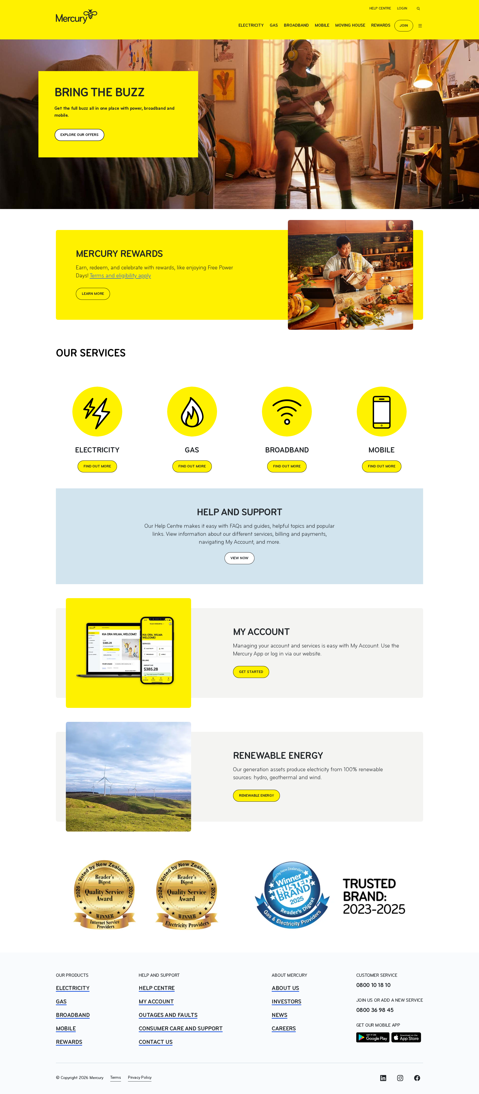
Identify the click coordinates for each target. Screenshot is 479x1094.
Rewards (380, 25)
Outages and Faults (168, 1015)
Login (402, 8)
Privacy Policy (139, 1078)
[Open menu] (420, 26)
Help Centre (380, 8)
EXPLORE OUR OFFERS (79, 135)
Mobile (322, 25)
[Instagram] (400, 1078)
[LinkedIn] (383, 1078)
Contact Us (155, 1042)
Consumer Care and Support (181, 1029)
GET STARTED (251, 672)
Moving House (350, 25)
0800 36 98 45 (375, 1010)
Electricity (251, 25)
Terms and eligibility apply (120, 276)
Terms (115, 1078)
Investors (286, 1002)
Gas (274, 25)
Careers (284, 1029)
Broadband (296, 25)
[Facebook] (417, 1078)
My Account (156, 1002)
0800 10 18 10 (373, 985)
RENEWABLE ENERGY (256, 796)
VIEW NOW (240, 558)
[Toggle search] (418, 8)
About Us (285, 988)
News (279, 1015)
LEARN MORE (93, 294)
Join (404, 26)
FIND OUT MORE (97, 466)
